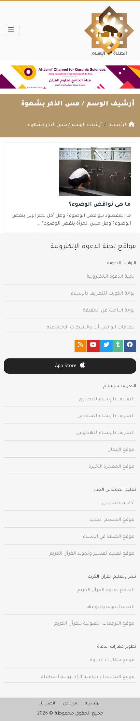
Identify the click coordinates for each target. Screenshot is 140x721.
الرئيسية (93, 703)
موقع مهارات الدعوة (112, 660)
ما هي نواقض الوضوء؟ (100, 205)
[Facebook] (130, 346)
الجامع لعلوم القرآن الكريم (105, 590)
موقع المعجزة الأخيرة (111, 467)
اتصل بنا (47, 703)
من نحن (70, 703)
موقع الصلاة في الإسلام (108, 537)
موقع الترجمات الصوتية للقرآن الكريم (94, 624)
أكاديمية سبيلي (118, 503)
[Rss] (80, 346)
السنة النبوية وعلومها (110, 607)
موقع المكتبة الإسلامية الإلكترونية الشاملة (87, 677)
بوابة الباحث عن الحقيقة (108, 310)
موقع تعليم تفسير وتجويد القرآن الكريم (91, 554)
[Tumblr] (118, 346)
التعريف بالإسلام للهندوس (105, 433)
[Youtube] (93, 346)
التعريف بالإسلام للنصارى (106, 399)
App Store (66, 366)
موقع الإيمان (120, 450)
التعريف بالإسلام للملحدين (105, 416)
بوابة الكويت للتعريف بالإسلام (102, 294)
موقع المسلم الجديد (112, 520)
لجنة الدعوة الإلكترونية (110, 277)
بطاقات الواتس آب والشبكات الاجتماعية (90, 327)
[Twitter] (106, 346)
